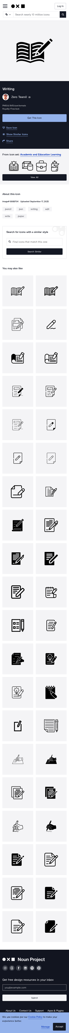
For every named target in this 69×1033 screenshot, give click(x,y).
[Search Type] (8, 14)
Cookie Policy (35, 1016)
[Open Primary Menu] (5, 6)
